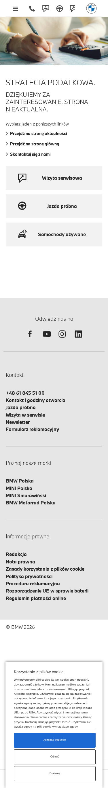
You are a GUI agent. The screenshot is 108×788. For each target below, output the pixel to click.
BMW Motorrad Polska (31, 503)
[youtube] (46, 339)
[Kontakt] (46, 8)
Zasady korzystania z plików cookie (45, 569)
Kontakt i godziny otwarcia (35, 400)
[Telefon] (32, 8)
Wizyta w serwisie (25, 415)
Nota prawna (20, 562)
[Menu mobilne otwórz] (15, 8)
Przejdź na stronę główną (34, 144)
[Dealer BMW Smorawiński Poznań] (91, 8)
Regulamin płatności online (36, 598)
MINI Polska (19, 488)
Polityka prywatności (29, 576)
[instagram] (62, 339)
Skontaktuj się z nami (30, 154)
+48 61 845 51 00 (25, 393)
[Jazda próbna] (60, 8)
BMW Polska (20, 481)
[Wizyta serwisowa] (73, 8)
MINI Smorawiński (26, 495)
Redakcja (16, 554)
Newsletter (18, 422)
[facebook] (30, 339)
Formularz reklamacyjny (32, 429)
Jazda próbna (21, 407)
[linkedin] (78, 339)
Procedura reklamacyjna (33, 583)
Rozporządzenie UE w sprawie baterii (47, 591)
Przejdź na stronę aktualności (38, 133)
